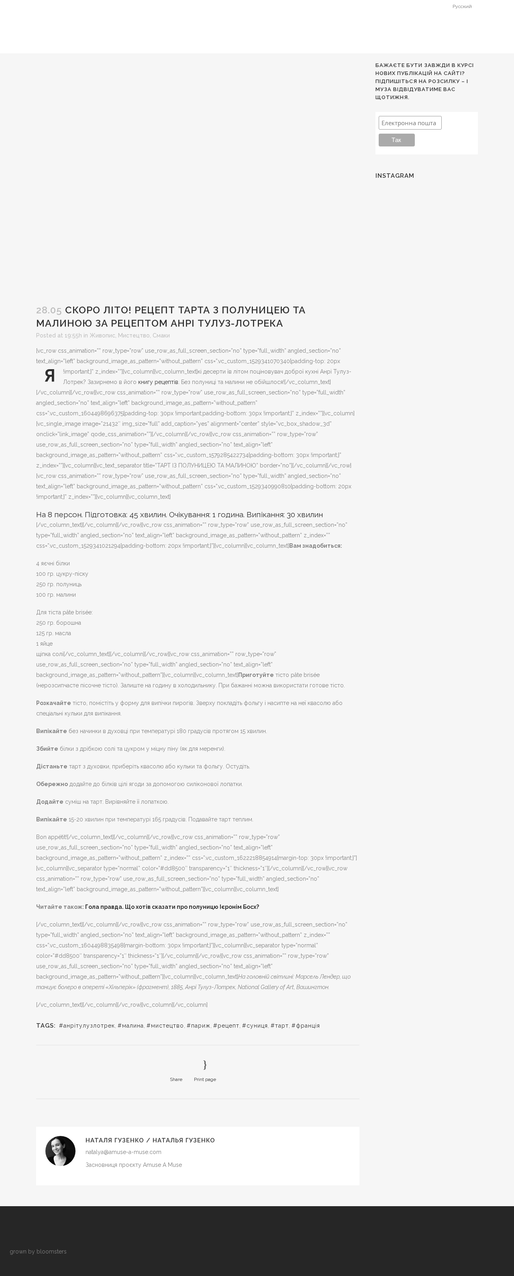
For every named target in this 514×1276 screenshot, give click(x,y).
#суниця (255, 1025)
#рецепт (226, 1025)
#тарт (280, 1025)
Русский (462, 6)
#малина (131, 1025)
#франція (306, 1025)
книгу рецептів (158, 382)
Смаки (161, 335)
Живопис (102, 335)
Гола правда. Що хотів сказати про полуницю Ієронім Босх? (172, 907)
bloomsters (52, 1251)
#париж (198, 1025)
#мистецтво (165, 1025)
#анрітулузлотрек (87, 1025)
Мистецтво (134, 335)
